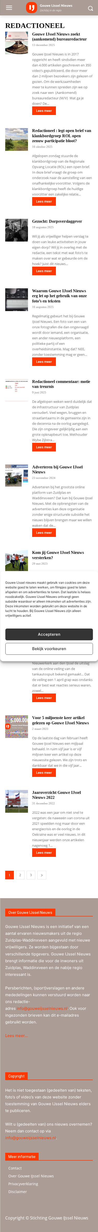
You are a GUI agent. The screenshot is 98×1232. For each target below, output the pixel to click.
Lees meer (44, 111)
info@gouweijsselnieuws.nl (42, 1008)
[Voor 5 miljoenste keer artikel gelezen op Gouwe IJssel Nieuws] (16, 726)
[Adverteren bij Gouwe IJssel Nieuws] (16, 476)
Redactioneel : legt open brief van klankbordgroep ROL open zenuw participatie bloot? (61, 135)
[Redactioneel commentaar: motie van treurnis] (16, 390)
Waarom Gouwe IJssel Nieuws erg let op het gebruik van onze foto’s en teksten (59, 296)
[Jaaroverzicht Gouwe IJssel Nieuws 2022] (16, 801)
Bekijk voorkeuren (49, 648)
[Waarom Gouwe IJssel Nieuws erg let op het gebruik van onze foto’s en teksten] (16, 299)
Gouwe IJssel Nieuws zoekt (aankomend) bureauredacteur (59, 36)
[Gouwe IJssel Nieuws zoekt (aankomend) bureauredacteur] (16, 43)
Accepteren (49, 634)
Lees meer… (16, 1035)
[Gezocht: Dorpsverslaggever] (16, 230)
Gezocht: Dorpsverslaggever (57, 221)
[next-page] (41, 875)
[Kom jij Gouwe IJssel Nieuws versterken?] (16, 561)
